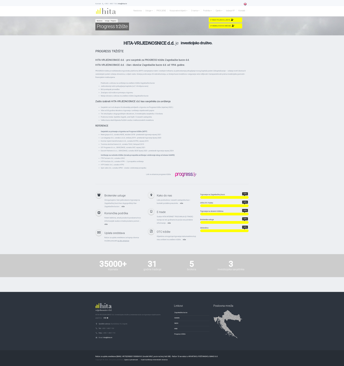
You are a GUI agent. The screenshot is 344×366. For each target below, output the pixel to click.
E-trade (161, 212)
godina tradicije (152, 269)
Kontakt (242, 11)
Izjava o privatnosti (131, 360)
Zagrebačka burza (180, 312)
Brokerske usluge (115, 195)
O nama (194, 11)
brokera (191, 269)
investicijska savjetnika (231, 269)
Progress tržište (179, 334)
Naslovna (137, 11)
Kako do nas (164, 195)
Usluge (148, 11)
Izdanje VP (230, 11)
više (123, 206)
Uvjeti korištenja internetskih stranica (154, 360)
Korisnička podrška (116, 213)
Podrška (207, 11)
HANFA (177, 318)
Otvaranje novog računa (220, 26)
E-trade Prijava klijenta (220, 20)
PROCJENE (161, 11)
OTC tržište (163, 231)
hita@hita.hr (122, 4)
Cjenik (218, 11)
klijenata (113, 269)
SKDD (176, 323)
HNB (176, 329)
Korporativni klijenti (178, 11)
